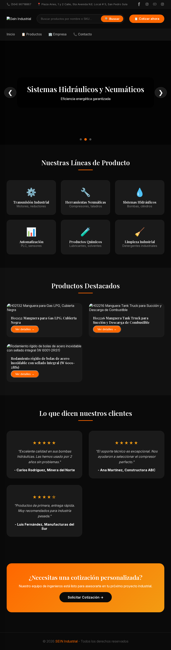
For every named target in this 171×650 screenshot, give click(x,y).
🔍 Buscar (112, 18)
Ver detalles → (24, 329)
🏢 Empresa (57, 34)
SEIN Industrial (66, 641)
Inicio (11, 34)
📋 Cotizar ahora (146, 18)
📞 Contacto (82, 34)
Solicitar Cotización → (85, 597)
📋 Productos (31, 34)
